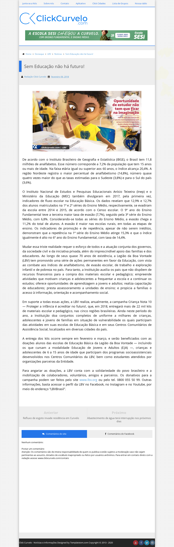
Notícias (58, 54)
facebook (141, 542)
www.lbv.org (88, 380)
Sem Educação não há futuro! (79, 54)
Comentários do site (55, 433)
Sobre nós (49, 3)
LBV (49, 54)
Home (28, 54)
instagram (152, 542)
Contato (65, 3)
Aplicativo (81, 3)
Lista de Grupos (120, 3)
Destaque (39, 54)
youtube (135, 542)
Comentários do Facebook (120, 433)
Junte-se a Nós (29, 3)
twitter (146, 542)
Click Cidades (99, 3)
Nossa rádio (141, 3)
